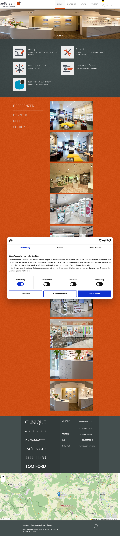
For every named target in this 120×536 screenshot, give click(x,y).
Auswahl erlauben (60, 294)
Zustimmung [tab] (25, 248)
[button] (58, 494)
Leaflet (94, 519)
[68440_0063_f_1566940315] (71, 333)
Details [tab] (60, 248)
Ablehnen (26, 294)
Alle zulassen (94, 294)
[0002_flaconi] (71, 115)
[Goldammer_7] (71, 396)
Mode (17, 121)
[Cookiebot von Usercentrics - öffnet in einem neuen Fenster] (100, 241)
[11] (71, 302)
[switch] (46, 284)
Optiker (19, 127)
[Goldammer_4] (71, 364)
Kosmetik (20, 115)
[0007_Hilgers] (71, 178)
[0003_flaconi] (71, 147)
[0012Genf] (71, 209)
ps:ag (29, 531)
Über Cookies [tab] (95, 248)
